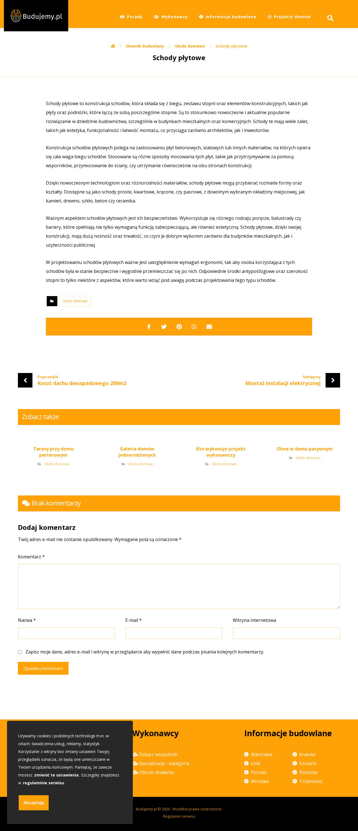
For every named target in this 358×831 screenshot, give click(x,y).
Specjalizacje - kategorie (164, 763)
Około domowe (75, 301)
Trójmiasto (310, 781)
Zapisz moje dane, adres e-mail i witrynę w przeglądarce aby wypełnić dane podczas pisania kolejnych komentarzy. (144, 652)
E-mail (133, 620)
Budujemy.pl (146, 808)
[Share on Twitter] (164, 326)
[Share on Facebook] (149, 326)
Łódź (256, 763)
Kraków (307, 754)
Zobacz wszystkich (158, 754)
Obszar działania (156, 772)
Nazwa (27, 620)
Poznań (259, 772)
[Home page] (113, 46)
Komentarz (31, 557)
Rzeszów (308, 772)
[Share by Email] (209, 326)
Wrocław (260, 781)
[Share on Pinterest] (179, 326)
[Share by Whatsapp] (194, 326)
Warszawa (261, 754)
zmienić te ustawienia (56, 775)
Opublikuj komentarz (43, 668)
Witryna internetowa (254, 620)
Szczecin (308, 763)
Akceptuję (33, 802)
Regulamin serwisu (179, 816)
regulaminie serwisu (43, 782)
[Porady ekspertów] (36, 15)
